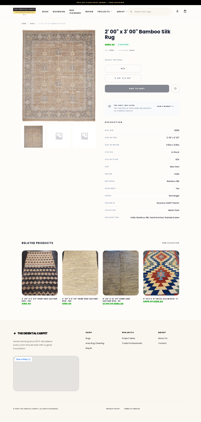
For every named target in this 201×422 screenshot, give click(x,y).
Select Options (113, 60)
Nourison (59, 11)
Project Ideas (128, 338)
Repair (89, 11)
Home (24, 24)
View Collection (170, 243)
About (121, 11)
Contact (162, 343)
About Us (162, 338)
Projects (104, 11)
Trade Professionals (132, 343)
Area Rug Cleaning (95, 343)
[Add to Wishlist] (175, 88)
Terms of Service (132, 409)
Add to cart (137, 88)
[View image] (33, 136)
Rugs (45, 11)
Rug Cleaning (75, 11)
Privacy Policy (113, 409)
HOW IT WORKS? (165, 106)
